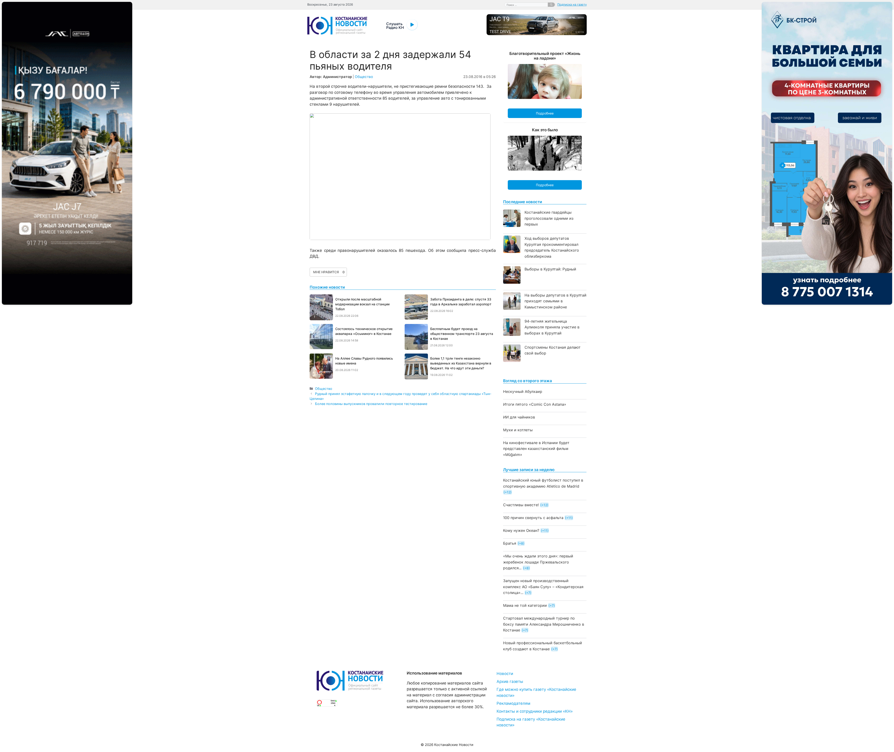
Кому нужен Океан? (521, 530)
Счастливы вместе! (521, 504)
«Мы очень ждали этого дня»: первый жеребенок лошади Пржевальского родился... (538, 562)
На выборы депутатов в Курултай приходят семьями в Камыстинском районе (555, 301)
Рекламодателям (513, 703)
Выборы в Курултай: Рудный (550, 269)
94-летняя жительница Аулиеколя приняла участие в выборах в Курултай (552, 327)
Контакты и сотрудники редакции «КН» (535, 711)
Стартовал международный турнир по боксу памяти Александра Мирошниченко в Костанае (543, 624)
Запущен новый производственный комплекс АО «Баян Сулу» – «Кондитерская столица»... (543, 586)
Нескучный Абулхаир (522, 391)
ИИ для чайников (519, 417)
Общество (364, 76)
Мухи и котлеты (518, 430)
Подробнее (545, 113)
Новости (505, 673)
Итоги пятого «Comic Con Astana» (534, 404)
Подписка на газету (572, 4)
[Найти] (551, 5)
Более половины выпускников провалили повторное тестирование (371, 404)
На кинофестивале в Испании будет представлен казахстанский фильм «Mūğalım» (536, 448)
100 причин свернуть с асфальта (533, 517)
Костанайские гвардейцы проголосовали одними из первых (549, 218)
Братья (509, 543)
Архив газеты (510, 681)
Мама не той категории (525, 605)
